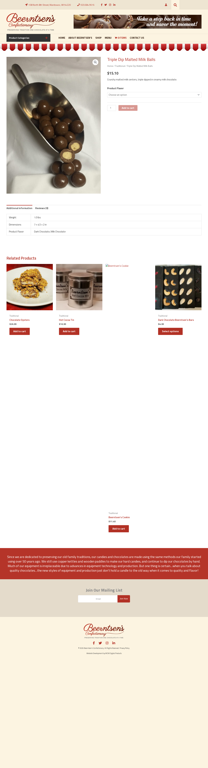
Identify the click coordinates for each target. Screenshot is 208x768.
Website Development (94, 653)
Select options (170, 331)
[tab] (28, 38)
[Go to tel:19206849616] (85, 5)
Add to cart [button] (19, 331)
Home (110, 66)
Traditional (120, 66)
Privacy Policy (124, 648)
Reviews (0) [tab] (41, 208)
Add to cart (128, 108)
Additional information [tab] (19, 208)
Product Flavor (115, 88)
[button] (175, 5)
